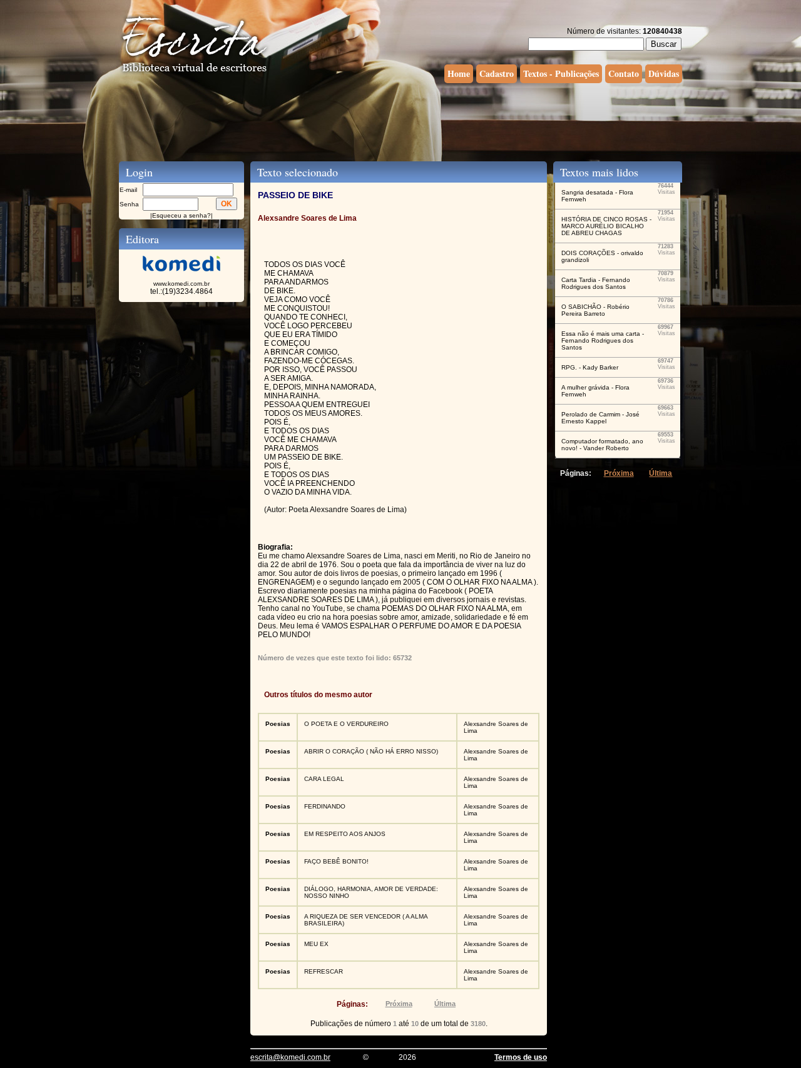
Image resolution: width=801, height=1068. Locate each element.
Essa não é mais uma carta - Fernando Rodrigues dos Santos (602, 340)
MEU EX (316, 943)
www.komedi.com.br (181, 283)
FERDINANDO (324, 806)
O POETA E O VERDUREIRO (346, 723)
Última (445, 1003)
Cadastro (496, 73)
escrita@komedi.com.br (290, 1057)
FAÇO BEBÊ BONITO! (336, 861)
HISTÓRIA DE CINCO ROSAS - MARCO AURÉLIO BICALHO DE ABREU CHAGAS (606, 226)
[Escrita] (194, 72)
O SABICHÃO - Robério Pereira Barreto (595, 310)
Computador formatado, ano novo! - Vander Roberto (602, 444)
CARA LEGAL (324, 778)
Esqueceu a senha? (181, 215)
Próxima (398, 1003)
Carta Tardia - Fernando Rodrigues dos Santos (595, 283)
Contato (623, 73)
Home (458, 73)
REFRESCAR (323, 971)
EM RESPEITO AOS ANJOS (344, 833)
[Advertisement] (400, 121)
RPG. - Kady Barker (589, 367)
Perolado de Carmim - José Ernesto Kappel (600, 418)
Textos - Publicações (561, 73)
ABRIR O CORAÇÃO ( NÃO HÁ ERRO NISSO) (371, 751)
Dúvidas (663, 73)
